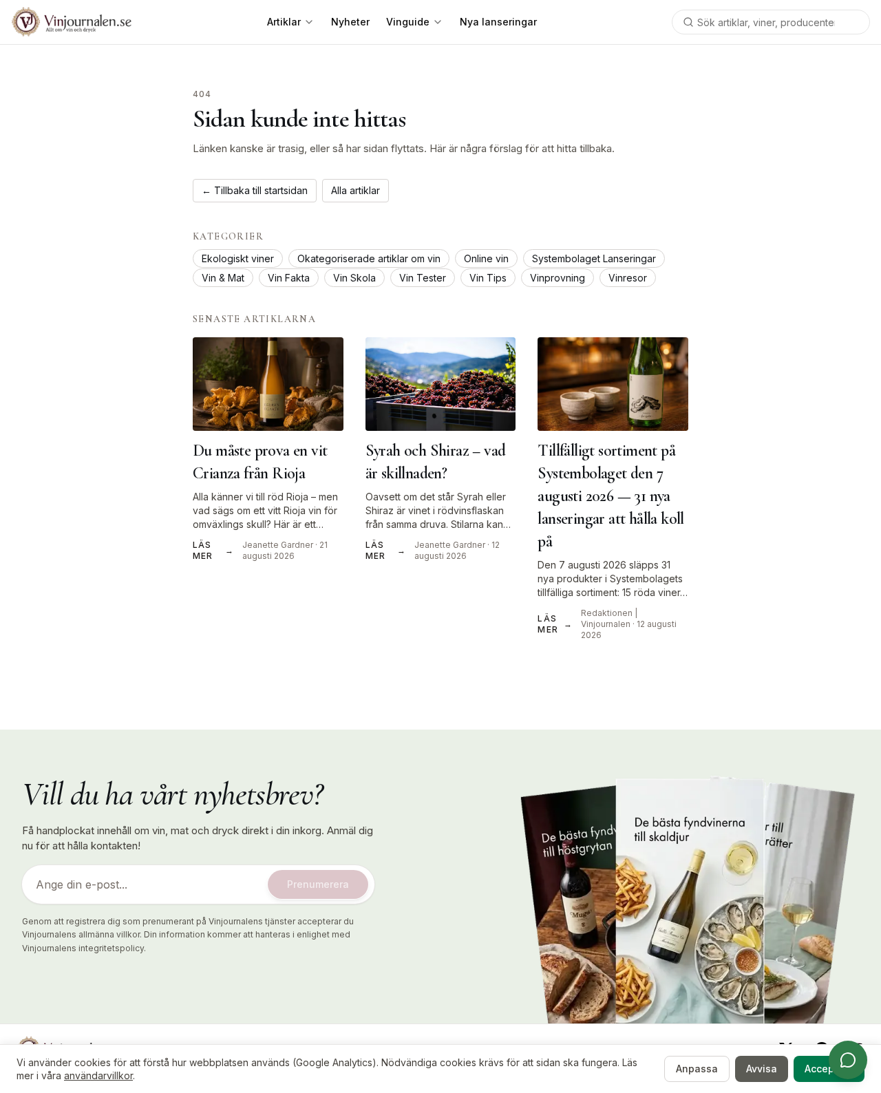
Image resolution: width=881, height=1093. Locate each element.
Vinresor (627, 278)
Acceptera (829, 1068)
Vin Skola (354, 278)
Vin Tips (488, 278)
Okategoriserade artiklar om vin (368, 258)
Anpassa (697, 1068)
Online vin (486, 258)
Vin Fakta (289, 278)
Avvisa (761, 1068)
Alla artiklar (355, 190)
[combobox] (771, 22)
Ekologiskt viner (238, 258)
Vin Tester (422, 278)
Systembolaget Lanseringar (594, 258)
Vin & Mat (223, 278)
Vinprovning (557, 278)
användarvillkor (98, 1075)
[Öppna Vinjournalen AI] (848, 1060)
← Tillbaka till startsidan (255, 190)
